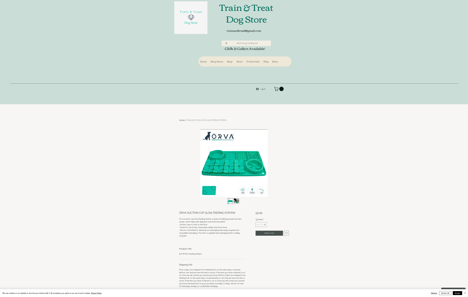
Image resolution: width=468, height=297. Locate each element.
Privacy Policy (96, 293)
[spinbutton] (261, 224)
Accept (457, 293)
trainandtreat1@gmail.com (244, 30)
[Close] (465, 293)
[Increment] (264, 224)
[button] (229, 61)
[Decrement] (257, 224)
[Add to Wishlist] (286, 233)
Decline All (445, 293)
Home (182, 120)
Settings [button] (434, 293)
